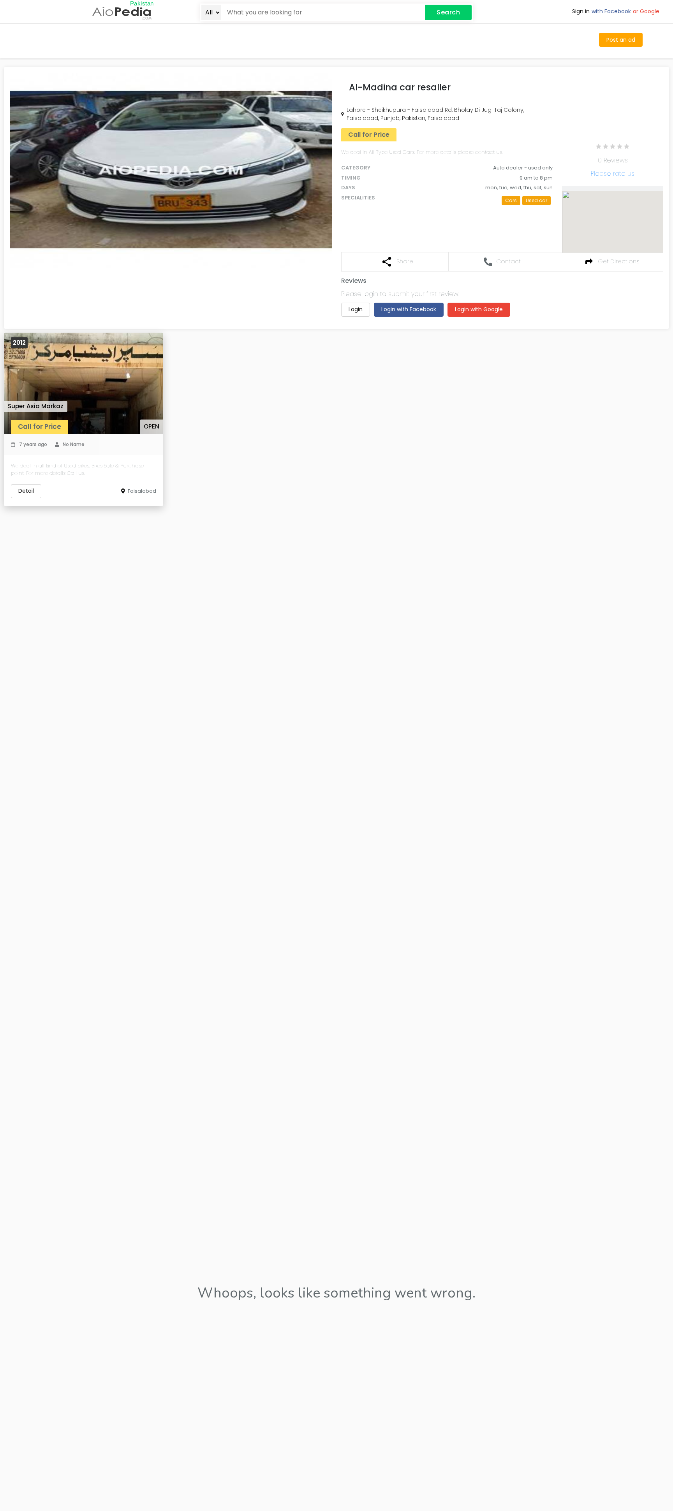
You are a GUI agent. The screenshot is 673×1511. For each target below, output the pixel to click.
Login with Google (479, 309)
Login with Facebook (408, 309)
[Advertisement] (279, 39)
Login (356, 309)
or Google (646, 11)
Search (448, 12)
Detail (26, 491)
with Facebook (611, 11)
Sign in (581, 11)
